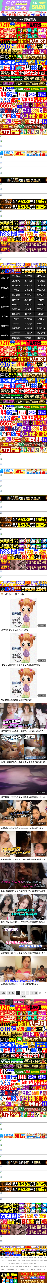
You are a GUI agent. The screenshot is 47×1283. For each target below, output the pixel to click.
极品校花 (16, 338)
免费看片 (5, 335)
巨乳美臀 (41, 285)
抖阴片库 (5, 326)
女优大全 (28, 319)
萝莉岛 (41, 319)
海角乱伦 (28, 328)
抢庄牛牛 (28, 305)
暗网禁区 (16, 328)
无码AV (5, 316)
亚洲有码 (16, 281)
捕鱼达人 (16, 305)
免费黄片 (41, 324)
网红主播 (28, 276)
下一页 (34, 993)
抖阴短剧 (28, 338)
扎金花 (28, 309)
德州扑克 (41, 305)
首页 (3, 993)
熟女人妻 (28, 324)
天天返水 (41, 309)
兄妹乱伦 (28, 333)
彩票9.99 (16, 309)
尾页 (23, 996)
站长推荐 (5, 297)
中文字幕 (28, 285)
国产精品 (16, 276)
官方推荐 (5, 307)
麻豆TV (28, 314)
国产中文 (16, 333)
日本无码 (41, 276)
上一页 (11, 993)
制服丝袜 (28, 290)
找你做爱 (41, 295)
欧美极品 (28, 281)
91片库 (16, 319)
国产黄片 (16, 324)
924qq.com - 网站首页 (22, 19)
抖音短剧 (16, 314)
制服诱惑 (41, 328)
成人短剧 (41, 333)
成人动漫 (41, 281)
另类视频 (41, 290)
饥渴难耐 (28, 295)
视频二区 (5, 288)
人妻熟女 (16, 290)
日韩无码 (41, 338)
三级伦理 (16, 285)
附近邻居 (16, 295)
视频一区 (5, 278)
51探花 (41, 314)
